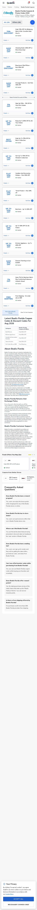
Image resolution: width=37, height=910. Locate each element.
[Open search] (33, 3)
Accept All (18, 899)
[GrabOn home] (11, 2)
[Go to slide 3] (34, 454)
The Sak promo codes (17, 384)
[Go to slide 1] (29, 454)
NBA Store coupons (24, 394)
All (7, 22)
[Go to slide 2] (32, 454)
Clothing (16, 7)
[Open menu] (4, 3)
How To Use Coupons (27, 312)
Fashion (10, 7)
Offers (16, 22)
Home (4, 7)
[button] (8, 13)
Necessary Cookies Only (18, 905)
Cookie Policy (9, 894)
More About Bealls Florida (10, 312)
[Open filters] (32, 22)
